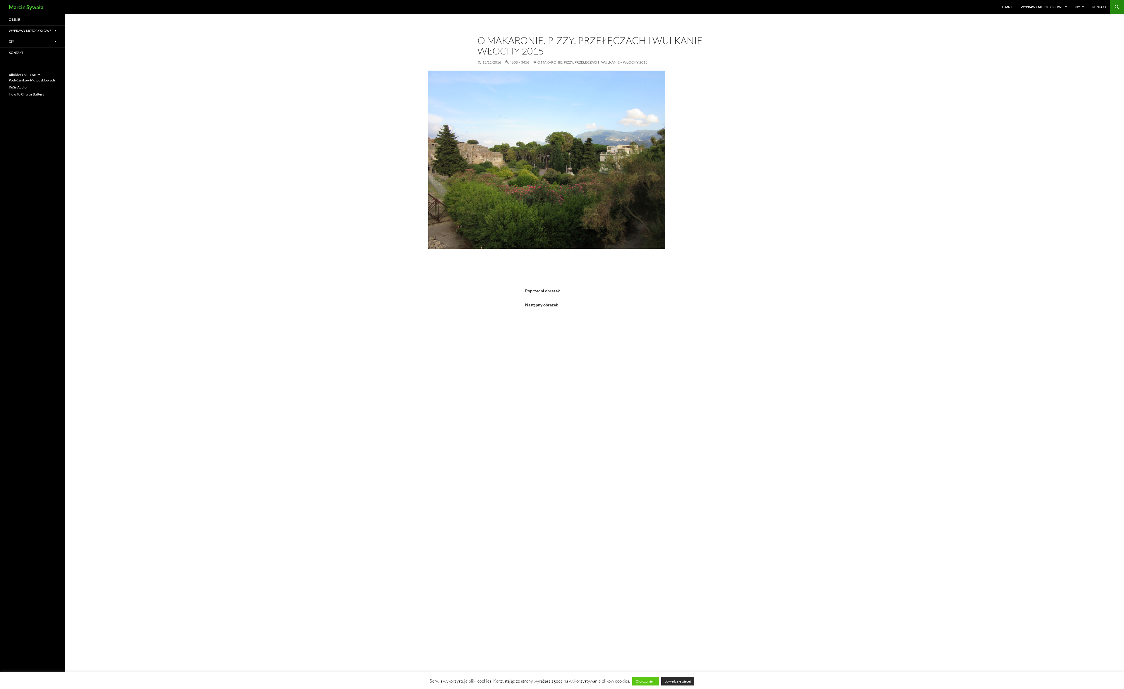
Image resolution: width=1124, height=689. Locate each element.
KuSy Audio (18, 87)
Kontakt (1099, 7)
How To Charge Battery (26, 94)
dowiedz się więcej (678, 681)
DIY (1077, 7)
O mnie (1007, 7)
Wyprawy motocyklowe (1042, 7)
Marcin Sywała (26, 7)
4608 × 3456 (519, 62)
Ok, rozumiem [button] (645, 681)
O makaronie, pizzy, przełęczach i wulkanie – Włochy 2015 (592, 62)
